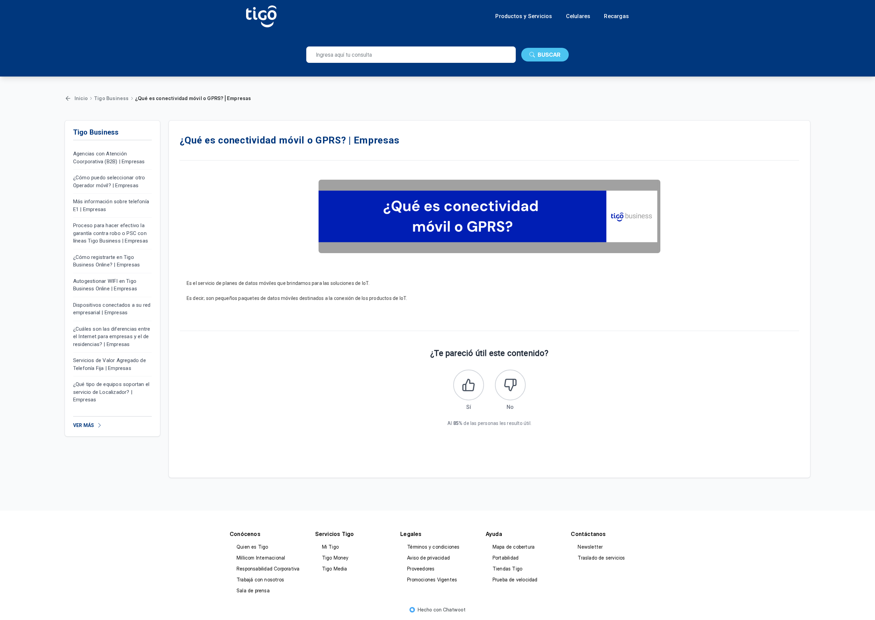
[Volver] (68, 98)
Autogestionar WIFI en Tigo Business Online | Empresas (105, 285)
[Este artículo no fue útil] (510, 385)
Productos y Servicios (523, 16)
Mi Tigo (330, 547)
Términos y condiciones (433, 547)
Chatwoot (454, 609)
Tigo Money (335, 558)
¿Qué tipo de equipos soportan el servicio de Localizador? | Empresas (111, 392)
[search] (411, 55)
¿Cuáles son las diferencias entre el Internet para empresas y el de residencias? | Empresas (111, 336)
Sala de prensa (253, 590)
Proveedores (420, 568)
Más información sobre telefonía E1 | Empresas (111, 205)
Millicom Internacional (261, 558)
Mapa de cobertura (514, 547)
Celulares (578, 16)
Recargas (616, 16)
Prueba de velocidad (515, 579)
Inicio (81, 98)
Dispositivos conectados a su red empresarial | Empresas (111, 309)
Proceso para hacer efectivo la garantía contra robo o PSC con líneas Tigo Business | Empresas (110, 233)
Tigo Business (111, 98)
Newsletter (590, 547)
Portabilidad (506, 558)
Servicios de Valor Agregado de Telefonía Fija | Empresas (109, 364)
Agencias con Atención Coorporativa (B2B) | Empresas (109, 158)
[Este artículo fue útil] (468, 385)
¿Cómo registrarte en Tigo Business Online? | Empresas (106, 261)
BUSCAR (549, 54)
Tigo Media (334, 568)
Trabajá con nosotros (260, 579)
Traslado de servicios (601, 558)
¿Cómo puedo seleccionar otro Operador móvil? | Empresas (109, 182)
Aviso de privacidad (428, 558)
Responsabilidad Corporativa (268, 568)
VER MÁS (83, 425)
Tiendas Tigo (507, 568)
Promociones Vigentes (432, 579)
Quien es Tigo (252, 547)
